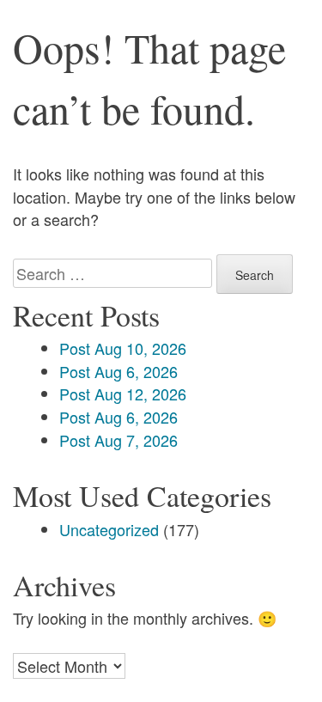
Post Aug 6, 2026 (118, 371)
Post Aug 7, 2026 (118, 440)
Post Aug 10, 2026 (122, 348)
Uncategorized (109, 529)
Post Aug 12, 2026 (122, 393)
